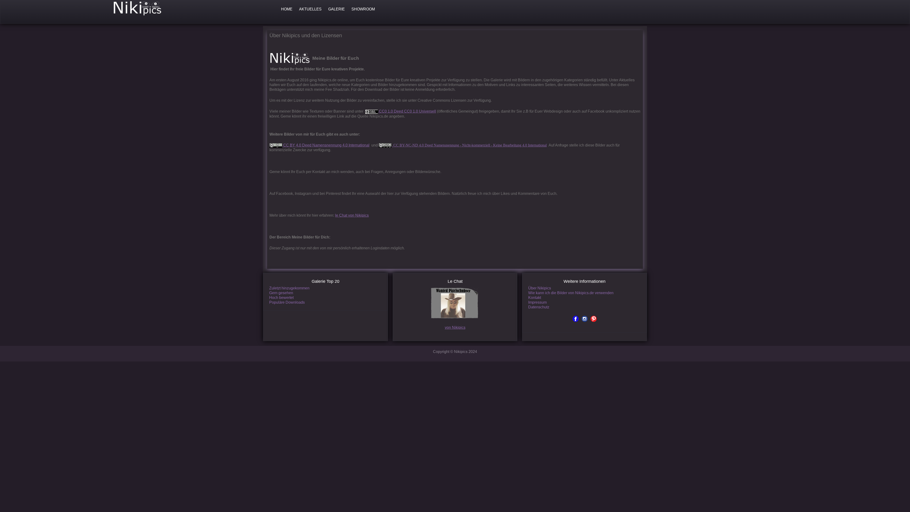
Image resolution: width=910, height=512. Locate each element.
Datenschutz (538, 307)
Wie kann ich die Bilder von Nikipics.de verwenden (571, 293)
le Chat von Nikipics (352, 215)
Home (286, 9)
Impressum (537, 302)
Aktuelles (310, 9)
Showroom (363, 9)
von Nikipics (455, 327)
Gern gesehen (281, 293)
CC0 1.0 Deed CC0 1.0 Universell (407, 111)
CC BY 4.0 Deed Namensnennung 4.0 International (325, 145)
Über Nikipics (539, 288)
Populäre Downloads (287, 302)
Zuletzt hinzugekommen (289, 288)
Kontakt (534, 298)
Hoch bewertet (281, 298)
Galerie (336, 9)
